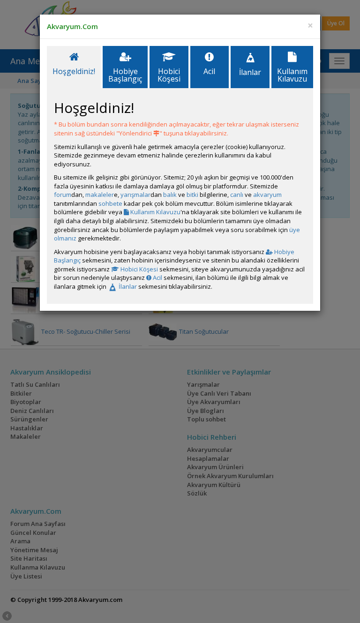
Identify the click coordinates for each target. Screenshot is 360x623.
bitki (192, 194)
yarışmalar (135, 194)
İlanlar (127, 286)
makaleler (99, 194)
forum (62, 194)
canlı (236, 194)
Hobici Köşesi (138, 269)
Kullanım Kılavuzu (154, 212)
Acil (156, 277)
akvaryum (267, 194)
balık (170, 194)
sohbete (110, 203)
